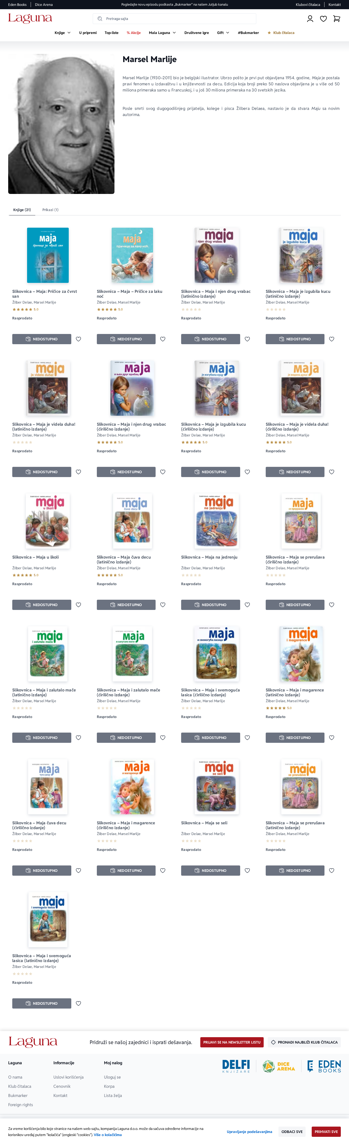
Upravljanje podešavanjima (249, 1131)
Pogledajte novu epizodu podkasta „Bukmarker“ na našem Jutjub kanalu (174, 4)
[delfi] (236, 1066)
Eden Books (17, 4)
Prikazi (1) (50, 209)
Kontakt (335, 4)
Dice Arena (44, 4)
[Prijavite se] (310, 19)
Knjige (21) (22, 209)
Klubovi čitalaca (308, 4)
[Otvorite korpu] (337, 19)
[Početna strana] (31, 19)
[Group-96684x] (324, 1066)
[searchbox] (174, 18)
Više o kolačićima (108, 1134)
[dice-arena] (278, 1066)
